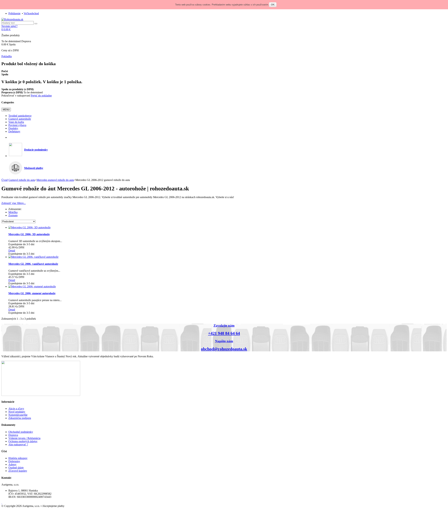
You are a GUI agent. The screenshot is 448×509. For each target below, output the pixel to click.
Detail (11, 250)
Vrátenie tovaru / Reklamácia (24, 438)
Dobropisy (14, 461)
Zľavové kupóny (17, 470)
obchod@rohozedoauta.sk (224, 349)
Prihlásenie (14, 13)
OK (273, 4)
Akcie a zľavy (16, 408)
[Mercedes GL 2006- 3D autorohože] (29, 227)
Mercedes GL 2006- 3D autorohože (29, 234)
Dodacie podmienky (36, 149)
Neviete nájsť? (9, 26)
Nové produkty (16, 411)
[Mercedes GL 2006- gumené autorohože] (32, 286)
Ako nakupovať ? (18, 444)
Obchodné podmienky (20, 431)
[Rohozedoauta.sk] (12, 19)
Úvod (4, 179)
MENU (6, 109)
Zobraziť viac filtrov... (13, 203)
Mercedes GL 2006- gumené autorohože (31, 293)
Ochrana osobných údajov (22, 441)
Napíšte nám (224, 341)
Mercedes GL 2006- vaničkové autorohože (33, 263)
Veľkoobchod (31, 13)
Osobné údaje (16, 467)
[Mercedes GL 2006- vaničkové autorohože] (33, 256)
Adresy (12, 464)
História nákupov (17, 458)
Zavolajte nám (224, 325)
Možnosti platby (33, 168)
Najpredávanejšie (17, 414)
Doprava (13, 435)
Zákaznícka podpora (19, 418)
